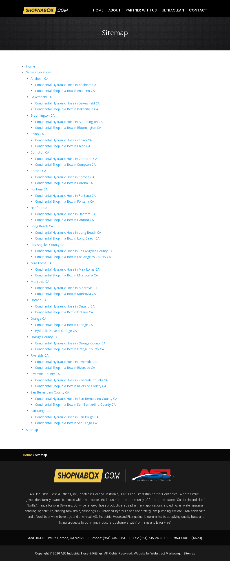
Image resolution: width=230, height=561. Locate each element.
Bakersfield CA (41, 97)
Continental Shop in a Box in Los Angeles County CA (73, 257)
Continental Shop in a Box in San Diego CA (66, 423)
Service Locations (39, 72)
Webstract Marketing (165, 553)
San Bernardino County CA (50, 392)
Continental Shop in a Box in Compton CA (65, 164)
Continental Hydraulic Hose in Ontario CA (65, 306)
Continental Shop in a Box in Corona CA (64, 183)
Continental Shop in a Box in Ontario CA (64, 312)
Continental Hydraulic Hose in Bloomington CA (69, 122)
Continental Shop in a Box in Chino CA (62, 146)
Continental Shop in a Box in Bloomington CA (68, 127)
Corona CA (38, 171)
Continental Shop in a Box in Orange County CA (69, 349)
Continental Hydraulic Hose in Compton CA (66, 158)
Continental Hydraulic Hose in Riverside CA (66, 362)
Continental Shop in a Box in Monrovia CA (65, 294)
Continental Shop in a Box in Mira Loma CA (66, 275)
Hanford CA (39, 208)
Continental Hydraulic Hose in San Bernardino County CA (76, 398)
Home (98, 10)
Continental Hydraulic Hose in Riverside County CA (71, 380)
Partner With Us (141, 10)
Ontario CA (38, 300)
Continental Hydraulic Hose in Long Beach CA (68, 232)
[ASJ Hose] (154, 476)
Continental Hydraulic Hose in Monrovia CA (66, 288)
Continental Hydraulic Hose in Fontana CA (65, 195)
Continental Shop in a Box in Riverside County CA (70, 386)
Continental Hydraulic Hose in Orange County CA (70, 343)
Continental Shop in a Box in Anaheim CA (65, 90)
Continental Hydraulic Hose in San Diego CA (67, 417)
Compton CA (40, 152)
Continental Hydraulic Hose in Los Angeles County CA (74, 251)
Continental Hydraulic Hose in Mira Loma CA (67, 269)
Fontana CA (39, 189)
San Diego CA (41, 411)
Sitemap (32, 430)
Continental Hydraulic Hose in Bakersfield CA (67, 103)
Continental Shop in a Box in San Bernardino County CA (75, 404)
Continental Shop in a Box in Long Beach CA (67, 238)
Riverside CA (40, 355)
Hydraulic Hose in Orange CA (56, 330)
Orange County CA (44, 337)
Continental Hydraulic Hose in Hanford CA (65, 214)
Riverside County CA (45, 374)
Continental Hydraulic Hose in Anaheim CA (65, 85)
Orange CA (38, 318)
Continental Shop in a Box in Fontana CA (64, 201)
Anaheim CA (39, 78)
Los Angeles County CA (47, 244)
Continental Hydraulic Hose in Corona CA (64, 177)
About (114, 10)
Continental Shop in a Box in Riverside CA (65, 367)
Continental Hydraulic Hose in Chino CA (63, 140)
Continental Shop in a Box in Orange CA (64, 325)
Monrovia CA (40, 281)
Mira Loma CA (41, 263)
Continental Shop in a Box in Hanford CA (64, 220)
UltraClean (173, 10)
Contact (198, 10)
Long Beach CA (42, 226)
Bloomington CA (43, 115)
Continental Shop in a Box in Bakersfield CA (66, 109)
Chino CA (37, 134)
